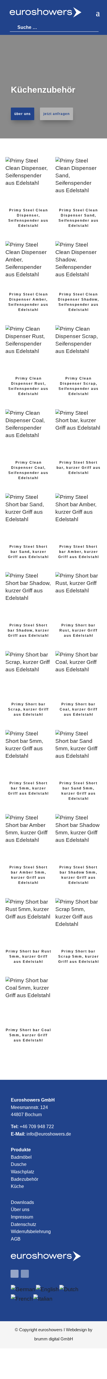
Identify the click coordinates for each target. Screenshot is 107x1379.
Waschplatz (22, 1171)
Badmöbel (21, 1157)
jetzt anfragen (56, 114)
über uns (22, 114)
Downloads (22, 1202)
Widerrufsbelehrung (31, 1231)
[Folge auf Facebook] (15, 1274)
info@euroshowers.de (49, 1134)
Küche (17, 1186)
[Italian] (43, 1299)
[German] (23, 1289)
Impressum (22, 1217)
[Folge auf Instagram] (25, 1274)
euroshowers (50, 1329)
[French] (22, 1299)
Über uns (20, 1209)
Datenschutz (23, 1224)
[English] (47, 1289)
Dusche (19, 1164)
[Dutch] (69, 1289)
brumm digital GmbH (53, 1338)
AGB (16, 1239)
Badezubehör (24, 1179)
